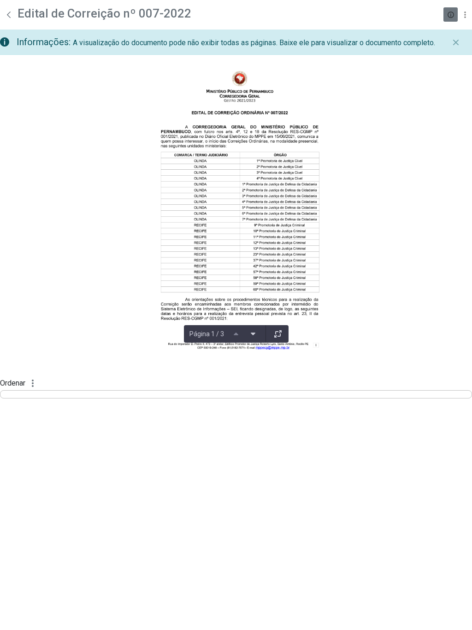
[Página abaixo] (253, 334)
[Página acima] (236, 334)
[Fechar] (455, 42)
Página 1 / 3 (206, 334)
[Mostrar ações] (465, 14)
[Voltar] (9, 15)
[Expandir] (278, 334)
